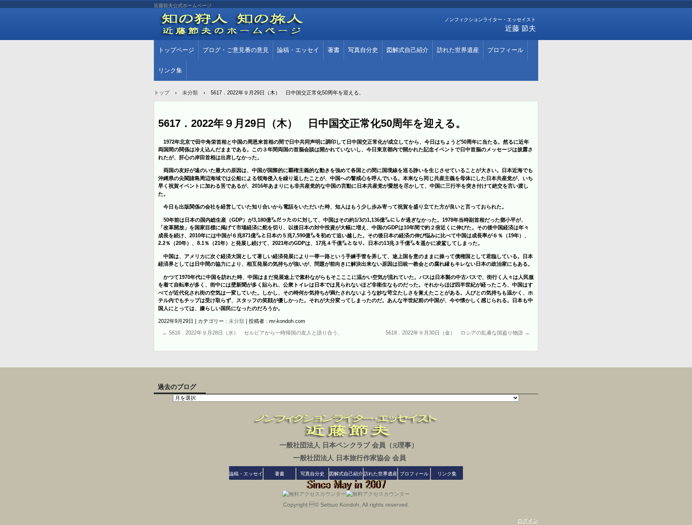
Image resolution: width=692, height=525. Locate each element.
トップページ (176, 50)
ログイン (527, 521)
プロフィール (505, 50)
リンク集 (170, 70)
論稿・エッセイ (298, 50)
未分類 (236, 321)
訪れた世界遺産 (458, 50)
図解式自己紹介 (407, 50)
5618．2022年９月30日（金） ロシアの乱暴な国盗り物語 (458, 333)
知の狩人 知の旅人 (246, 24)
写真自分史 (363, 50)
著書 (334, 50)
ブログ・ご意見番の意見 (236, 50)
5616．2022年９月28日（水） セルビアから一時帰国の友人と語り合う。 (252, 333)
